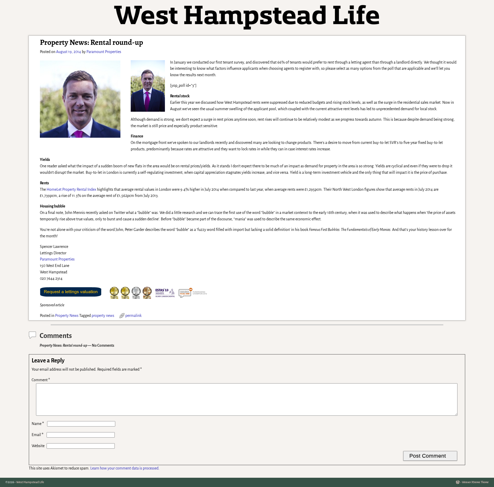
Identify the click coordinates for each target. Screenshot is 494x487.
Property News (66, 316)
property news (103, 316)
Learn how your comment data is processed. (125, 468)
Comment (41, 380)
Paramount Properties (57, 259)
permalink (133, 316)
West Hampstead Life (30, 482)
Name (38, 424)
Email (37, 435)
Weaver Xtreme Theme (475, 482)
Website (38, 446)
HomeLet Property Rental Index (71, 189)
